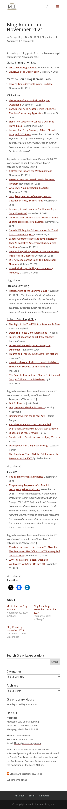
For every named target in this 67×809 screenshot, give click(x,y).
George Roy (16, 37)
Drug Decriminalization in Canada (27, 407)
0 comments (27, 41)
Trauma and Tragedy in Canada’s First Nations (33, 353)
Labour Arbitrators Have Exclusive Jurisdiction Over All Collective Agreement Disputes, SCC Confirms (33, 243)
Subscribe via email (17, 779)
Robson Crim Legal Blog (21, 319)
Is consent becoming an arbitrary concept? (31, 336)
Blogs (45, 37)
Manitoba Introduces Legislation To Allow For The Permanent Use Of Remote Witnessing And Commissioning (34, 551)
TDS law (12, 471)
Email (32, 795)
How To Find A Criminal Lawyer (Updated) (31, 84)
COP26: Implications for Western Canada (30, 170)
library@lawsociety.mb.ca (27, 743)
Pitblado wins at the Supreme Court (28, 290)
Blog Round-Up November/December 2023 (45, 609)
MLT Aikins (13, 95)
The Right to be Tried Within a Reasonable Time (34, 324)
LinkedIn (44, 795)
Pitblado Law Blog (18, 286)
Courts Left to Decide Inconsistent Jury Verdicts (34, 437)
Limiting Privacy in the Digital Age (27, 415)
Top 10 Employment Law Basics (26, 476)
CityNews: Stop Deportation (24, 71)
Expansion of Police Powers (23, 432)
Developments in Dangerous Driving (28, 445)
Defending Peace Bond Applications (28, 332)
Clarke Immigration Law (21, 62)
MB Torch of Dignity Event (23, 67)
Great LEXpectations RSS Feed (25, 773)
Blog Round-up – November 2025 (15, 628)
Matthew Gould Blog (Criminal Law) (29, 79)
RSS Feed (20, 795)
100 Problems (16, 403)
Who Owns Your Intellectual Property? (29, 187)
